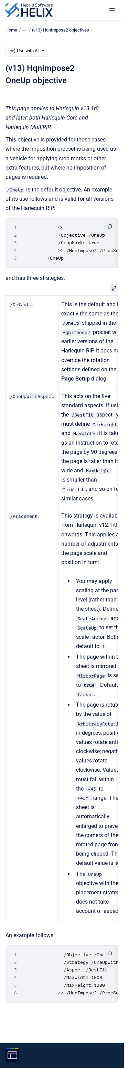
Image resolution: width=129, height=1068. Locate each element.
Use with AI (28, 50)
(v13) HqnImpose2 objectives (60, 30)
